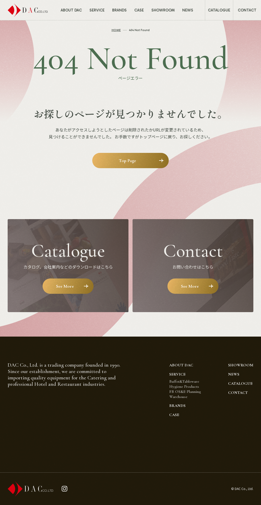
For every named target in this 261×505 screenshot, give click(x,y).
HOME (116, 30)
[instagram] (64, 489)
